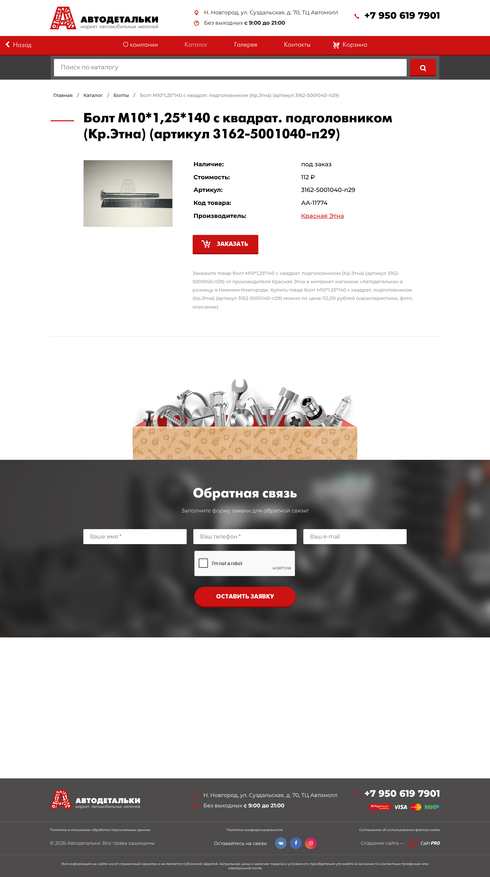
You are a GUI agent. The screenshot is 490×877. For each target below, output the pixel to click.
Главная (63, 95)
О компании (140, 45)
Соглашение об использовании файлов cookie (399, 830)
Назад (22, 45)
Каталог (196, 45)
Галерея (245, 45)
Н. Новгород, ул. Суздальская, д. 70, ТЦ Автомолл (271, 13)
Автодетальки (83, 843)
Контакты (297, 45)
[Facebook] (296, 843)
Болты (121, 95)
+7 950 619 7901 (402, 15)
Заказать (232, 244)
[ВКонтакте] (281, 843)
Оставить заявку (245, 597)
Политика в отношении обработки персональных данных (100, 830)
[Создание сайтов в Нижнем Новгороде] (424, 843)
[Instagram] (311, 843)
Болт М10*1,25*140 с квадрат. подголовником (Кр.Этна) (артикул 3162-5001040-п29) (239, 95)
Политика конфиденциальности (255, 830)
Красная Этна (322, 216)
